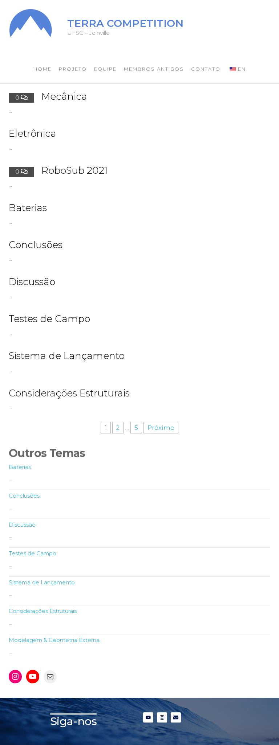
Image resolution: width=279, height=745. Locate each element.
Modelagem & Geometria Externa (54, 640)
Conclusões (35, 245)
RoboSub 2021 (74, 170)
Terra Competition (125, 23)
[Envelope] (176, 717)
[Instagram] (15, 676)
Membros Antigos (154, 69)
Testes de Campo (49, 319)
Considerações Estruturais (69, 393)
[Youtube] (32, 676)
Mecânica (64, 96)
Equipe (105, 69)
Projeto (73, 69)
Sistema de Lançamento (67, 356)
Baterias (28, 208)
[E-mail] (50, 676)
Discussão (32, 282)
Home (42, 69)
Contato (206, 69)
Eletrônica (32, 133)
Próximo (160, 427)
